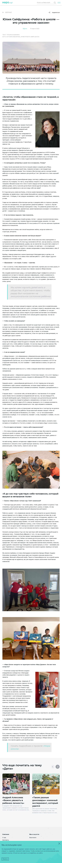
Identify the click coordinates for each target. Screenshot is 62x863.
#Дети (25, 28)
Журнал (8, 12)
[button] (58, 767)
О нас (4, 837)
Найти (54, 2)
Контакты (5, 840)
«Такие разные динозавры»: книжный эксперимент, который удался (45, 801)
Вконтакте (32, 837)
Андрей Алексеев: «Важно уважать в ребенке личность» (13, 800)
